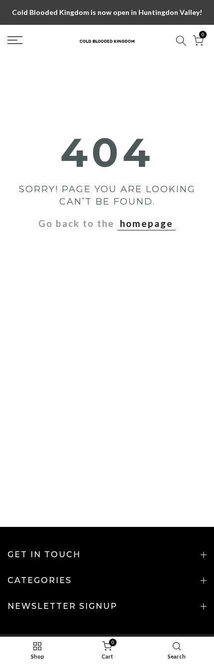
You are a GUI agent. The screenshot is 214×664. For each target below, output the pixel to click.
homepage (146, 223)
